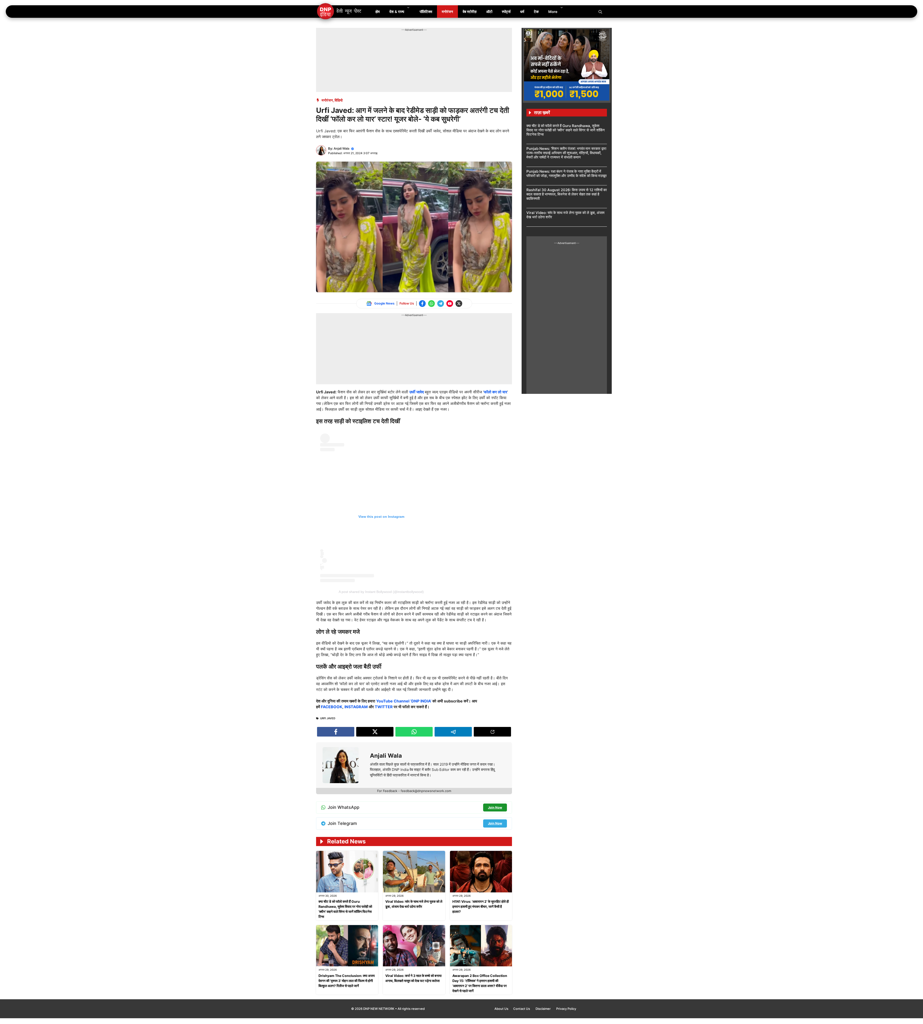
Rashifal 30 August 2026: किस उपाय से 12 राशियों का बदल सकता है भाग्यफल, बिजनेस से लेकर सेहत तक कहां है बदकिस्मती (566, 194)
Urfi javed (327, 718)
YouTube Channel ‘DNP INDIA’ (403, 701)
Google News (384, 303)
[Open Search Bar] (600, 11)
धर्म (522, 11)
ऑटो (489, 11)
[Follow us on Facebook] (422, 303)
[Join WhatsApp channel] (431, 303)
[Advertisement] (403, 43)
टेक (536, 11)
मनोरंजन (447, 11)
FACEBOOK (331, 706)
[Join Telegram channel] (440, 303)
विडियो (339, 100)
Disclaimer (543, 1009)
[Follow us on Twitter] (458, 303)
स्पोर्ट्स (506, 11)
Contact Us (522, 1009)
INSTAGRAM (356, 706)
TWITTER (384, 706)
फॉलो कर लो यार (495, 392)
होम (377, 11)
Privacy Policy (566, 1009)
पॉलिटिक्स (426, 11)
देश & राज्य (396, 11)
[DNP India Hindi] (339, 11)
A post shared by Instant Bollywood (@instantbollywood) (381, 592)
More (552, 11)
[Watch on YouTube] (449, 303)
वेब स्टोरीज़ (470, 11)
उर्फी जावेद (417, 392)
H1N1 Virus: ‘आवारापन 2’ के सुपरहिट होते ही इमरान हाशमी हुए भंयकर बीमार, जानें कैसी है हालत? (480, 906)
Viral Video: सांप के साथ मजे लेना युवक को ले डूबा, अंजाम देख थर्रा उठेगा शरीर (565, 214)
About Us (501, 1009)
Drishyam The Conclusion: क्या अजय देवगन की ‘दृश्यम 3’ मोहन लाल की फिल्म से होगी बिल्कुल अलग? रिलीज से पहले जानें (346, 981)
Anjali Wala (341, 148)
